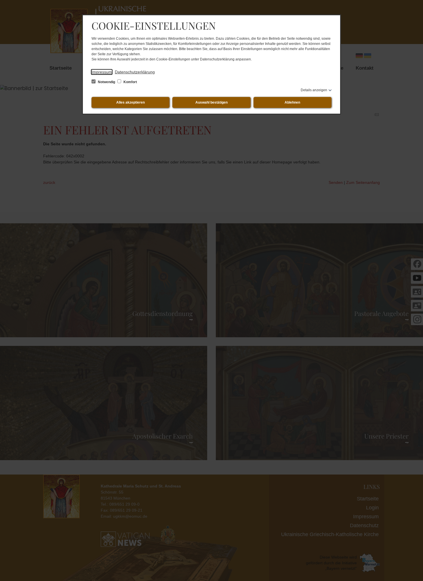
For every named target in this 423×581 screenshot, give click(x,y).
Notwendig (106, 82)
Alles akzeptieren (130, 102)
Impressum (102, 72)
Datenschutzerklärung (135, 72)
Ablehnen (292, 102)
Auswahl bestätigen (211, 102)
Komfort (130, 82)
